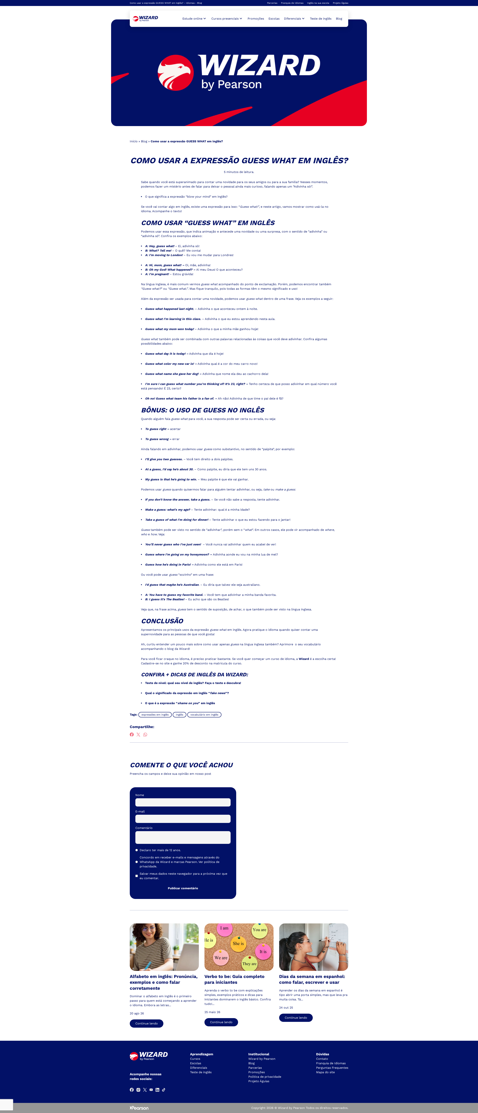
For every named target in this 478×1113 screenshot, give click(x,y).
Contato (322, 1059)
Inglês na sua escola (318, 3)
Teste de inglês (320, 18)
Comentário (144, 828)
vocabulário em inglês (204, 714)
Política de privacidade (264, 1076)
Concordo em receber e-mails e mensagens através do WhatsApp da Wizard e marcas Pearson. (179, 862)
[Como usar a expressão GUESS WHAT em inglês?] (145, 19)
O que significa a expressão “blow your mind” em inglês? (186, 196)
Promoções (256, 18)
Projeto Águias (340, 3)
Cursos (195, 1059)
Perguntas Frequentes (332, 1067)
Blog (339, 18)
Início (134, 141)
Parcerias (272, 3)
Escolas (274, 18)
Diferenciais (198, 1067)
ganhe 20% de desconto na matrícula (200, 663)
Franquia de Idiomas (292, 3)
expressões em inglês (155, 714)
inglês (179, 714)
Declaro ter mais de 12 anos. (160, 850)
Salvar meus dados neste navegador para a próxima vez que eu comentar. (183, 876)
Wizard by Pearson (261, 1059)
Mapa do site (325, 1072)
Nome (139, 795)
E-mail (140, 811)
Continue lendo (146, 1023)
